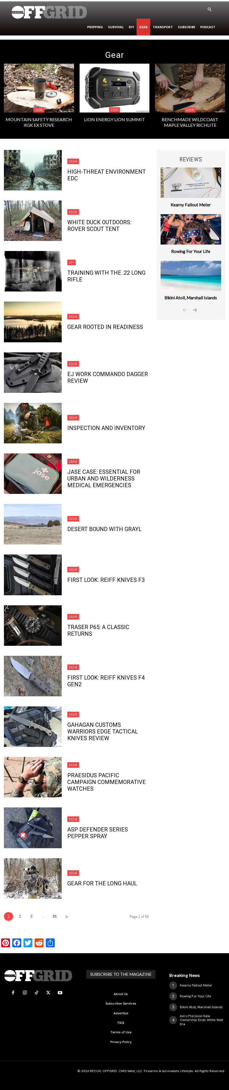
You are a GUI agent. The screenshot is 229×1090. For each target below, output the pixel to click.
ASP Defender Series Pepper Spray (97, 833)
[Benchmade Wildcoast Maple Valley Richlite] (190, 88)
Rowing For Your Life (190, 251)
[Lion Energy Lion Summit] (115, 88)
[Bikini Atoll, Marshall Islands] (191, 276)
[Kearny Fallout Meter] (191, 183)
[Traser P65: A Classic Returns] (33, 625)
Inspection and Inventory (106, 428)
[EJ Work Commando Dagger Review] (33, 372)
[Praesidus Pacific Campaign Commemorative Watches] (33, 777)
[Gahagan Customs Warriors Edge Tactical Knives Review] (33, 726)
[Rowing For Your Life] (191, 229)
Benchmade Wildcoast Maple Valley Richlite (190, 122)
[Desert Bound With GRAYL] (33, 524)
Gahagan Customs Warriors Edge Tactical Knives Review (102, 731)
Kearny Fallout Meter (191, 204)
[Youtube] (60, 992)
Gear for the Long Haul (102, 883)
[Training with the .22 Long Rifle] (33, 271)
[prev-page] (185, 310)
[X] (48, 992)
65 (55, 916)
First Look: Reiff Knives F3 (106, 580)
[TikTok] (36, 992)
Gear (39, 110)
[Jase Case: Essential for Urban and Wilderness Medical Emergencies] (33, 473)
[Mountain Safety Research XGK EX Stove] (39, 88)
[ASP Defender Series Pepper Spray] (33, 827)
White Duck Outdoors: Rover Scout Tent (99, 225)
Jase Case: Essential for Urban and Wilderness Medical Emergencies (103, 478)
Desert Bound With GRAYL (104, 529)
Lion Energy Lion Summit (114, 119)
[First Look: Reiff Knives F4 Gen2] (33, 676)
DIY (71, 262)
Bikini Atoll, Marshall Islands (190, 297)
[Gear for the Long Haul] (33, 878)
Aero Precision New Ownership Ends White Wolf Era (201, 1020)
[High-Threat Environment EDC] (33, 170)
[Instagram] (24, 992)
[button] (209, 9)
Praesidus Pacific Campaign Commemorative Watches (106, 782)
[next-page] (66, 916)
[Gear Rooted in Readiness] (33, 322)
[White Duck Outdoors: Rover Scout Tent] (33, 220)
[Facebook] (13, 992)
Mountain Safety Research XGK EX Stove (39, 122)
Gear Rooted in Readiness (105, 327)
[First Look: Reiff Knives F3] (33, 574)
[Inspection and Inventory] (33, 423)
